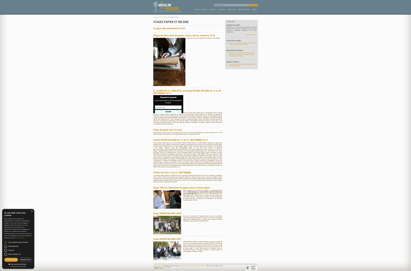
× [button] (32, 211)
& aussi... (255, 9)
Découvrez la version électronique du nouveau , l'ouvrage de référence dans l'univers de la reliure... (242, 54)
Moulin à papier (182, 265)
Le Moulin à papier (200, 9)
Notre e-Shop (231, 9)
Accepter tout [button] (11, 260)
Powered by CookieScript (18, 266)
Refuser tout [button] (26, 260)
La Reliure (221, 9)
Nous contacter (243, 9)
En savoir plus (250, 35)
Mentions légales (158, 265)
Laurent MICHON (164, 267)
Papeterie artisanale (191, 265)
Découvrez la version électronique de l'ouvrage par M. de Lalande (242, 43)
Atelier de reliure (201, 265)
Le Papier (212, 9)
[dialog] (18, 239)
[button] (18, 264)
